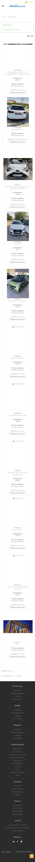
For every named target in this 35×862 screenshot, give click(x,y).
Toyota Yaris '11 (17, 530)
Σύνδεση (30, 2)
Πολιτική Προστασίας (24, 852)
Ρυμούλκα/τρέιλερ (17, 772)
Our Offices (17, 808)
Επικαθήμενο (17, 763)
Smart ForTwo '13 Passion (17, 301)
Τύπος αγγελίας (17, 84)
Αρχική (3, 17)
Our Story (17, 786)
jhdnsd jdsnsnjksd (21, 139)
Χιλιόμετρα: (17, 78)
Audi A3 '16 (17, 244)
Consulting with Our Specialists (17, 828)
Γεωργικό (17, 766)
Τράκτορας (17, 761)
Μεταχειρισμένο (17, 693)
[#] (32, 856)
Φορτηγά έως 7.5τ (17, 758)
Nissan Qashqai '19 (17, 358)
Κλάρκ (17, 769)
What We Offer (17, 811)
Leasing (18, 696)
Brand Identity (17, 831)
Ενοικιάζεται (17, 699)
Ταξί (17, 775)
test (17, 644)
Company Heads (17, 789)
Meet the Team (17, 792)
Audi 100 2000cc (17, 129)
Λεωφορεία (17, 752)
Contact (17, 795)
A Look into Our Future (17, 825)
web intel (21, 90)
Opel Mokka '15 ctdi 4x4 (17, 415)
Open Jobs (17, 805)
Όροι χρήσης (6, 852)
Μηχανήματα (17, 749)
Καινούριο (17, 690)
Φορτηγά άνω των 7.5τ (17, 755)
